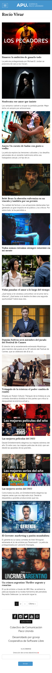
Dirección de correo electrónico (25, 653)
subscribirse (26, 622)
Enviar (25, 664)
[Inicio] (30, 5)
